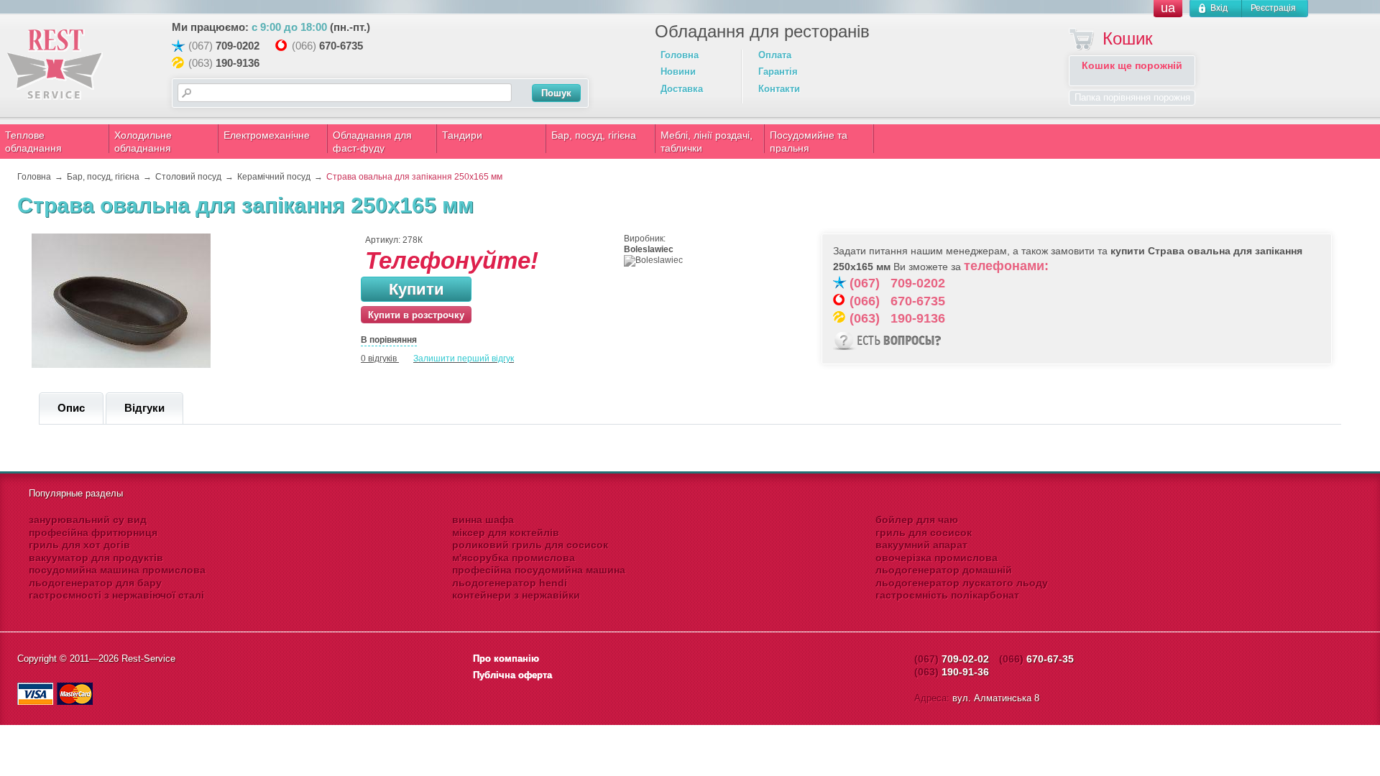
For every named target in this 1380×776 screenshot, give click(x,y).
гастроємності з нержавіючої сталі (116, 595)
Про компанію (506, 658)
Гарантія (778, 71)
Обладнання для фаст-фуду (372, 141)
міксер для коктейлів (505, 532)
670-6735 (341, 46)
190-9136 (237, 63)
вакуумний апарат (921, 544)
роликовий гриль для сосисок (530, 544)
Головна (680, 55)
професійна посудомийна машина (538, 570)
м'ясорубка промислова (513, 557)
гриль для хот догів (79, 544)
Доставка (682, 88)
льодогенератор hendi (509, 582)
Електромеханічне (267, 135)
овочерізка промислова (936, 557)
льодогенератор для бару (95, 582)
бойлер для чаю (916, 519)
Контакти (779, 88)
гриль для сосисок (923, 532)
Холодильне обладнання (143, 141)
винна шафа (483, 519)
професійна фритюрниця (93, 532)
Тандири (462, 135)
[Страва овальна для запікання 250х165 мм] (121, 365)
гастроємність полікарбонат (947, 595)
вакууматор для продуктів (96, 557)
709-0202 (237, 46)
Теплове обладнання (33, 141)
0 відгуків (379, 359)
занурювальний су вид (88, 519)
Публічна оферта (512, 675)
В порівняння (389, 340)
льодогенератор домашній (943, 570)
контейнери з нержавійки (516, 595)
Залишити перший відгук (463, 359)
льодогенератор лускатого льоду (961, 582)
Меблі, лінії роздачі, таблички (707, 141)
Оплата (774, 55)
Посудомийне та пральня (808, 141)
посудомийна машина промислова (117, 570)
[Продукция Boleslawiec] (653, 260)
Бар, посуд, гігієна (593, 135)
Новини (678, 71)
